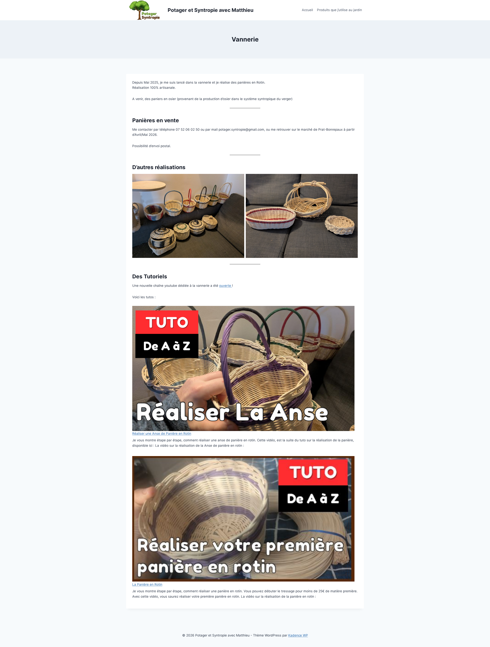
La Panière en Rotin (147, 584)
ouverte (225, 286)
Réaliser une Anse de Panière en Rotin (161, 433)
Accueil (307, 10)
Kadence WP (298, 635)
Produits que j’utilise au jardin (339, 10)
